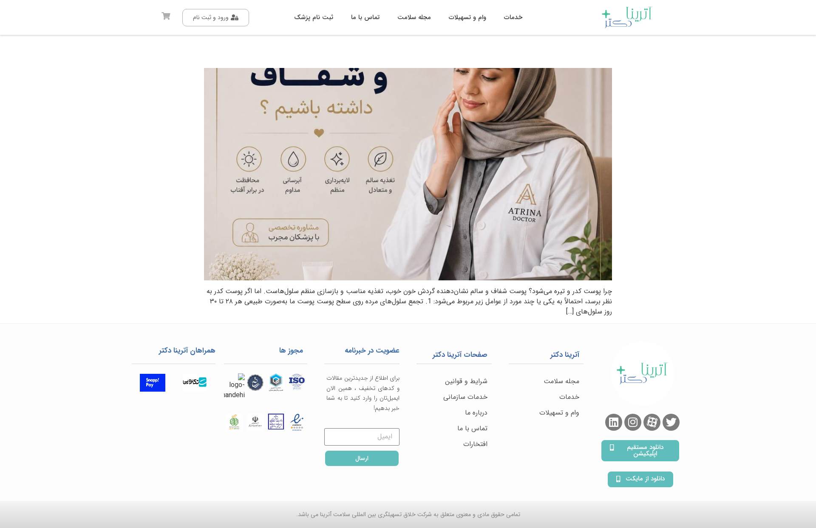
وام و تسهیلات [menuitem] (467, 18)
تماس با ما (472, 428)
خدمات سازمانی (465, 397)
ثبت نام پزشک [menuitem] (313, 18)
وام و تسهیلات (559, 412)
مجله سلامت (561, 381)
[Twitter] (671, 422)
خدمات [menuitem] (513, 18)
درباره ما (476, 412)
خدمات (569, 397)
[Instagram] (632, 422)
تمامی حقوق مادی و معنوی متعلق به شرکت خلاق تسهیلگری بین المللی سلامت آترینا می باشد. (408, 514)
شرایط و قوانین (466, 381)
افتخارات (475, 444)
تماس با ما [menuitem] (365, 18)
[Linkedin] (613, 422)
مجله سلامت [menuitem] (414, 18)
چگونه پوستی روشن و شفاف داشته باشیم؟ (511, 53)
